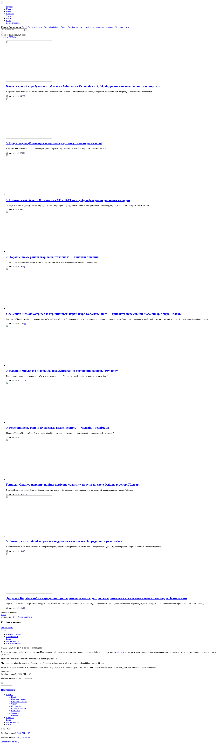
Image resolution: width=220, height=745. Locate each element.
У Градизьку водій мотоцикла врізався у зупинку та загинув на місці (54, 143)
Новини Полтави (13, 634)
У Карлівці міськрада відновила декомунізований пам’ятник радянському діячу (62, 370)
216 (25, 494)
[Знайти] (26, 29)
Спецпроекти (12, 637)
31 (25, 323)
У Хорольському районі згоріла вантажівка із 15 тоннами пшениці (52, 257)
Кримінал (100, 27)
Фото (8, 16)
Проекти (10, 14)
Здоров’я (109, 27)
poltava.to (120, 652)
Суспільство (73, 27)
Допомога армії (12, 23)
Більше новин (7, 628)
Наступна (28, 617)
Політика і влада (35, 27)
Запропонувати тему (10, 742)
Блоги (8, 11)
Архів (127, 27)
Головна (9, 7)
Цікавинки (119, 27)
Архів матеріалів (13, 643)
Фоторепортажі (12, 641)
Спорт (63, 27)
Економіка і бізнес (51, 27)
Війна (8, 20)
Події (24, 27)
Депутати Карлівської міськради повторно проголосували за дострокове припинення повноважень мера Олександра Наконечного (96, 598)
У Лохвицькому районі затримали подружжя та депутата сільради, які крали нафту (64, 541)
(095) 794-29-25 (23, 733)
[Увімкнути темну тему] (2, 2)
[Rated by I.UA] (6, 685)
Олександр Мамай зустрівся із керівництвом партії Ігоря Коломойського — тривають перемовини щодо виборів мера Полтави (94, 313)
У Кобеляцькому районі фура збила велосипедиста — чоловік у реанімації (57, 427)
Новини (9, 9)
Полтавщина (8, 689)
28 (25, 380)
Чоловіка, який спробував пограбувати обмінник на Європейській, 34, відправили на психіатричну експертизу (83, 86)
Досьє (8, 18)
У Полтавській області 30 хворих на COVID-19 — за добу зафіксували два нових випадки (68, 200)
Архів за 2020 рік (8, 37)
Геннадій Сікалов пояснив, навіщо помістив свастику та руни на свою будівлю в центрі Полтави (73, 484)
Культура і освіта (87, 27)
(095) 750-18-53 (23, 737)
